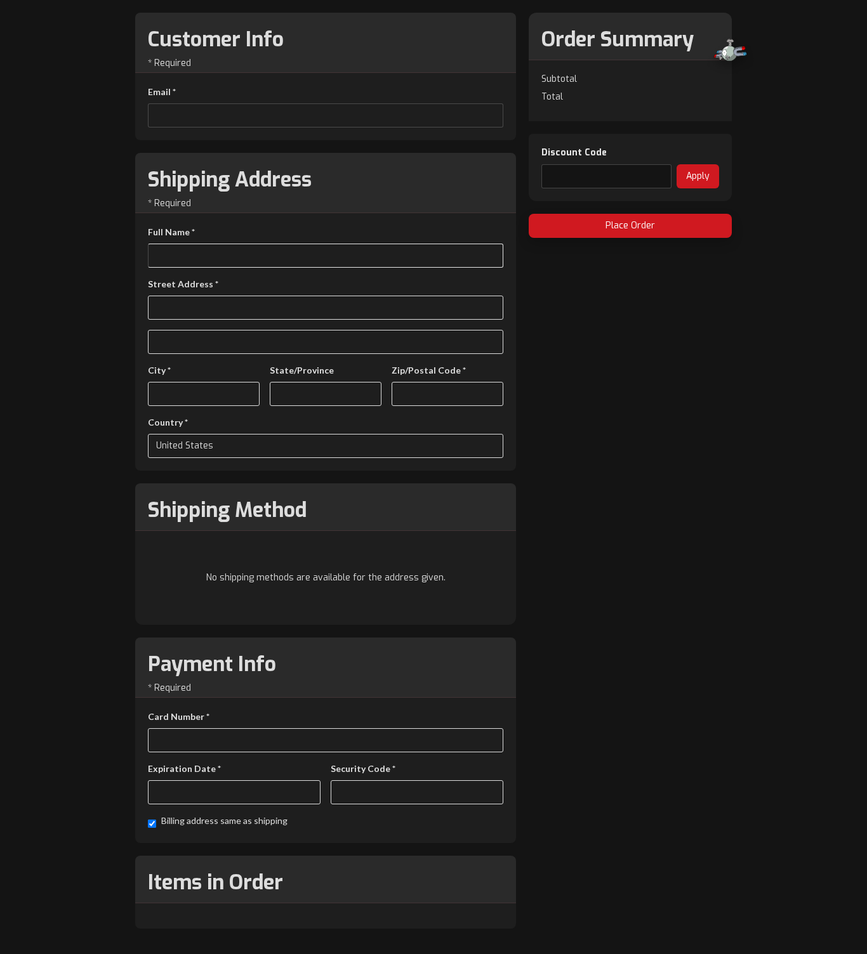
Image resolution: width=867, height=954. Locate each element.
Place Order (630, 225)
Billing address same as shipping (224, 820)
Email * (162, 91)
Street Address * (183, 283)
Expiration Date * (184, 768)
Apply (698, 176)
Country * (168, 422)
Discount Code (574, 153)
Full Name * (171, 231)
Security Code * (363, 768)
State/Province (302, 370)
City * (159, 370)
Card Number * (178, 716)
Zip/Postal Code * (429, 370)
